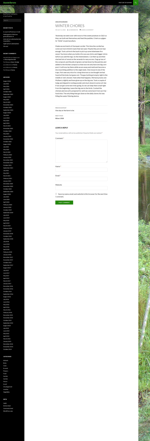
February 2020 (7, 204)
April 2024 (6, 123)
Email (58, 175)
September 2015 (8, 323)
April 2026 (6, 89)
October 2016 (7, 291)
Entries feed (7, 406)
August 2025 (7, 97)
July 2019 (6, 215)
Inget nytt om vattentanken (11, 43)
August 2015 (7, 325)
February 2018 (7, 252)
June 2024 (6, 118)
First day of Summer (125, 2)
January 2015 (7, 341)
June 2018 (6, 244)
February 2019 (7, 228)
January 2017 (7, 283)
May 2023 (6, 134)
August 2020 (7, 194)
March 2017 (6, 281)
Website (58, 185)
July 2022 (6, 147)
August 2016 (7, 297)
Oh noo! (5, 46)
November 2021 (8, 162)
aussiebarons (73, 30)
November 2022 (8, 139)
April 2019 (6, 223)
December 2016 (8, 286)
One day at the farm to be (64, 109)
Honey (15, 65)
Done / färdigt (15, 62)
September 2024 (8, 110)
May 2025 (6, 99)
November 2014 (8, 346)
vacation (5, 389)
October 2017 (7, 262)
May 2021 (6, 173)
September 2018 (8, 239)
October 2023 (7, 131)
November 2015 (8, 318)
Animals (5, 360)
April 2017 (6, 278)
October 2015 (7, 320)
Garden (5, 376)
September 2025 (8, 94)
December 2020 (8, 183)
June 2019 (6, 218)
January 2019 (7, 231)
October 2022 (7, 141)
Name (58, 166)
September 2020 (8, 191)
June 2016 (6, 302)
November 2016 (8, 289)
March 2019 (6, 226)
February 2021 (7, 178)
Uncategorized (61, 22)
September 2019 (8, 212)
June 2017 (6, 273)
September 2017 (8, 265)
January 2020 (7, 207)
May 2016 (6, 304)
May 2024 (6, 120)
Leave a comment (87, 30)
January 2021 (7, 181)
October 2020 (7, 189)
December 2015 (8, 315)
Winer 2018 (59, 117)
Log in (5, 403)
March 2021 (6, 176)
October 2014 (7, 349)
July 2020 (6, 197)
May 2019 (6, 220)
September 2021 (8, 168)
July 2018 (6, 241)
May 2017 (6, 275)
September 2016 (8, 294)
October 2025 (7, 91)
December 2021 (8, 160)
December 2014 (8, 344)
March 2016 (6, 310)
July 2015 (6, 328)
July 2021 (6, 170)
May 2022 (6, 149)
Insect (5, 384)
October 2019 (7, 210)
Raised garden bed (10, 59)
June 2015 (6, 331)
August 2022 (7, 144)
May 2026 (6, 86)
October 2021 (7, 165)
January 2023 (7, 136)
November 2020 (8, 186)
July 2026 (6, 84)
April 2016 (6, 307)
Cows (5, 366)
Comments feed (8, 408)
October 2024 (7, 107)
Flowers (5, 371)
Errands (5, 368)
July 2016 (6, 299)
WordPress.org (7, 411)
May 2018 (6, 247)
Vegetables (6, 392)
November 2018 (8, 233)
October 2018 (7, 236)
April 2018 (6, 249)
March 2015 (6, 339)
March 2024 (6, 126)
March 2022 (6, 152)
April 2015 (6, 336)
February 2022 (7, 155)
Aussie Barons (9, 2)
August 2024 (7, 112)
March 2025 (6, 102)
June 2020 (6, 199)
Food (4, 373)
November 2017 (8, 260)
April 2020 (6, 202)
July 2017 (6, 270)
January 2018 (7, 254)
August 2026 (7, 81)
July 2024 (6, 115)
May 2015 (6, 333)
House (5, 381)
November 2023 (8, 128)
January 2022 (7, 157)
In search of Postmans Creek (11, 32)
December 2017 (8, 257)
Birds (4, 363)
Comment (59, 138)
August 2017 (7, 268)
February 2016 (7, 312)
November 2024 (8, 105)
